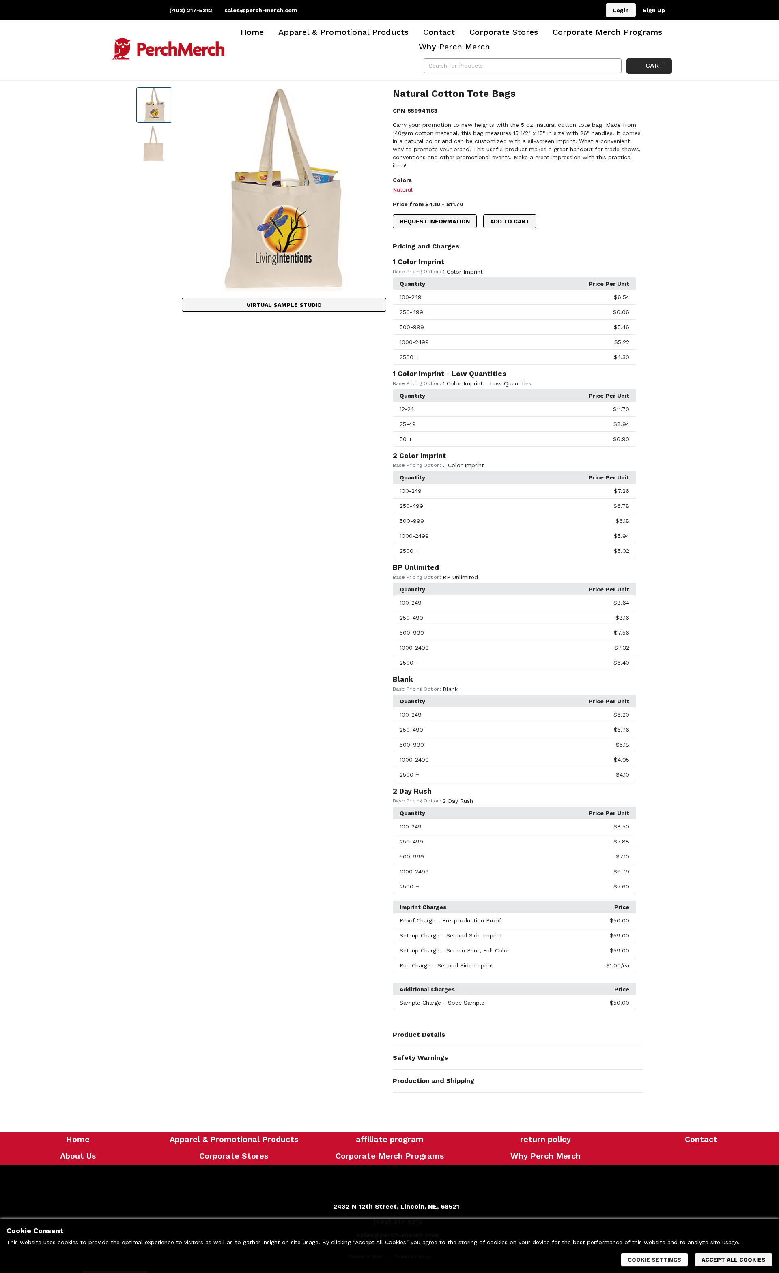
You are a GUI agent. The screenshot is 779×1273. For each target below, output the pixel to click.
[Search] (614, 66)
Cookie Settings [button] (654, 1259)
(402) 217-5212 (190, 10)
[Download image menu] (376, 97)
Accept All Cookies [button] (734, 1259)
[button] (518, 246)
